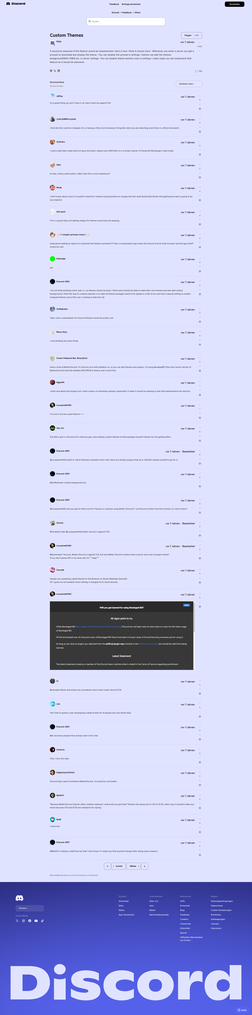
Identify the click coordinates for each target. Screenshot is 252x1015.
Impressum (216, 928)
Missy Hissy (61, 332)
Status (122, 910)
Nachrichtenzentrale (159, 915)
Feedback (114, 4)
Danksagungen (218, 919)
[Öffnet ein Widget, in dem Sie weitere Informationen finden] (242, 1010)
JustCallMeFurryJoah (66, 119)
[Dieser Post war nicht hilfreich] (199, 51)
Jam (58, 704)
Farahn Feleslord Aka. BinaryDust (71, 358)
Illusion (59, 523)
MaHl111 (60, 795)
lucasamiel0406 (63, 405)
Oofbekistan (62, 309)
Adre (58, 165)
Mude (59, 188)
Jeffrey (59, 96)
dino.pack (60, 212)
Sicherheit (185, 906)
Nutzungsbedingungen (222, 901)
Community (185, 924)
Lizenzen (215, 924)
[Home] (15, 5)
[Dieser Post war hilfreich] (199, 42)
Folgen (188, 35)
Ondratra (60, 142)
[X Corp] (55, 71)
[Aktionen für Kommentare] (200, 109)
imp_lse (60, 428)
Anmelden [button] (234, 4)
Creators (184, 919)
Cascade (60, 570)
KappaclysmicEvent (65, 773)
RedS (58, 820)
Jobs (151, 906)
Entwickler (185, 928)
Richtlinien (216, 915)
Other (137, 13)
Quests (183, 933)
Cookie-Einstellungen (221, 910)
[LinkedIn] (58, 71)
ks (57, 681)
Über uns (153, 901)
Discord (115, 13)
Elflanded (60, 259)
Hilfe (182, 901)
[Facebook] (51, 71)
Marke (152, 910)
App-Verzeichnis (126, 915)
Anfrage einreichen (131, 4)
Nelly (58, 42)
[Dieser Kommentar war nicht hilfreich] (200, 104)
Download (123, 901)
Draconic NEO (63, 282)
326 (200, 71)
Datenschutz (217, 906)
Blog (182, 910)
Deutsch (23, 908)
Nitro (121, 906)
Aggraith (60, 382)
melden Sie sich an (61, 875)
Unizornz (60, 750)
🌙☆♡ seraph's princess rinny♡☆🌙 (72, 235)
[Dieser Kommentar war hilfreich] (200, 96)
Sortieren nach (186, 84)
